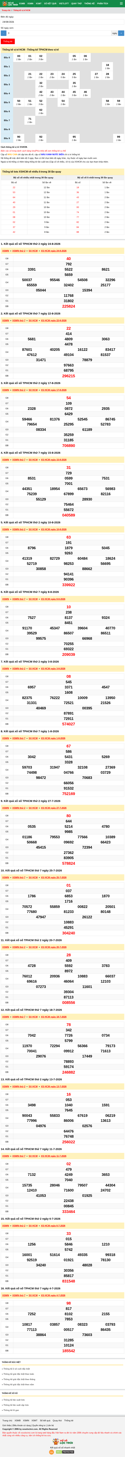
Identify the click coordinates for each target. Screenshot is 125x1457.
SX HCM (33, 251)
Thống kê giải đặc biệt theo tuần (19, 1374)
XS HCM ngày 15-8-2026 (53, 459)
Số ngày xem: (7, 28)
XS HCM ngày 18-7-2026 (53, 1017)
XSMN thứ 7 (18, 320)
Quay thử (76, 3)
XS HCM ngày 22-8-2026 (53, 320)
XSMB (22, 3)
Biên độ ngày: (7, 17)
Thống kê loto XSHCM (15, 171)
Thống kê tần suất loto (14, 1400)
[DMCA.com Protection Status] (65, 1453)
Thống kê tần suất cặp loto (16, 1405)
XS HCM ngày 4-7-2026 (53, 1295)
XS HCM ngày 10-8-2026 (53, 529)
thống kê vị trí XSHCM (16, 147)
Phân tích (102, 3)
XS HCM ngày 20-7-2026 (53, 947)
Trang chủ (7, 1420)
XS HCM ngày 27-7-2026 (53, 808)
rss (51, 1452)
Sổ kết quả (50, 3)
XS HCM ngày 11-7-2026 (53, 1156)
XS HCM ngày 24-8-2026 (53, 251)
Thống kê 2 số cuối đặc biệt (17, 1369)
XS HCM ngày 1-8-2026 (53, 738)
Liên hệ (50, 1425)
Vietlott (64, 3)
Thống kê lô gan (11, 1410)
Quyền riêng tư (39, 1425)
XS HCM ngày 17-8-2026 (53, 390)
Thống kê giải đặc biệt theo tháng (19, 1379)
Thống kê (89, 3)
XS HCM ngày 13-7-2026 (53, 1086)
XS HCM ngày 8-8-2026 (53, 599)
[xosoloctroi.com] (9, 3)
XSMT (38, 3)
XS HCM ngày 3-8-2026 (53, 668)
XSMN (30, 3)
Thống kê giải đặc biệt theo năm (19, 1384)
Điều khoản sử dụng (22, 1425)
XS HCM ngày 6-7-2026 (53, 1225)
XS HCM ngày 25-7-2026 (53, 877)
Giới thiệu (7, 1425)
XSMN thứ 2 (18, 251)
